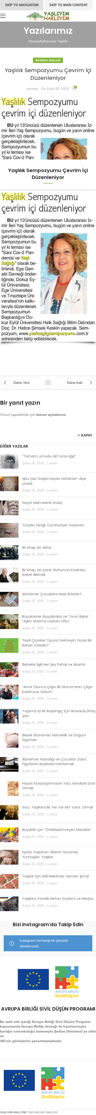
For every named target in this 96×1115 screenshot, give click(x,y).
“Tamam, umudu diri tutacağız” (49, 456)
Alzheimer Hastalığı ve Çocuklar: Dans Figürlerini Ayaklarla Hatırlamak (54, 762)
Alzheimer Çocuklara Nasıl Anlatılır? (51, 594)
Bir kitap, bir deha (36, 547)
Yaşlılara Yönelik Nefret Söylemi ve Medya (57, 898)
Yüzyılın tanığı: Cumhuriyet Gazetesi (53, 525)
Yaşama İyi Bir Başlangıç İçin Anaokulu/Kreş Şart (59, 713)
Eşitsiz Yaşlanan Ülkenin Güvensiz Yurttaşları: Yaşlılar (50, 854)
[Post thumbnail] (9, 461)
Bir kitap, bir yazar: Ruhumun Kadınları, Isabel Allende (54, 572)
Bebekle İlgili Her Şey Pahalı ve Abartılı (53, 664)
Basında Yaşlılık (55, 41)
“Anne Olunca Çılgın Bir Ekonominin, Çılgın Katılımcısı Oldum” (57, 689)
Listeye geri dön (48, 383)
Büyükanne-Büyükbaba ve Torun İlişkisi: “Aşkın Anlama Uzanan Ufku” (55, 619)
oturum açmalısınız (51, 415)
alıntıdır (33, 89)
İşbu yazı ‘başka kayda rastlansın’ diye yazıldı (54, 481)
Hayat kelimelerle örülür (42, 502)
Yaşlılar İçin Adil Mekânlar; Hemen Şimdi (55, 876)
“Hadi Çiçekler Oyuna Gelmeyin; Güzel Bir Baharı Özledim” (57, 643)
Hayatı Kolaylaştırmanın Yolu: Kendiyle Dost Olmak (59, 786)
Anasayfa (36, 41)
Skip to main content (68, 5)
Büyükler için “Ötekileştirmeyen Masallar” (56, 829)
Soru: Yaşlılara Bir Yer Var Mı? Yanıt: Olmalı (57, 807)
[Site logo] (48, 15)
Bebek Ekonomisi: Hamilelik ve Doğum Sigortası (54, 738)
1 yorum (52, 463)
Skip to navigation (21, 5)
